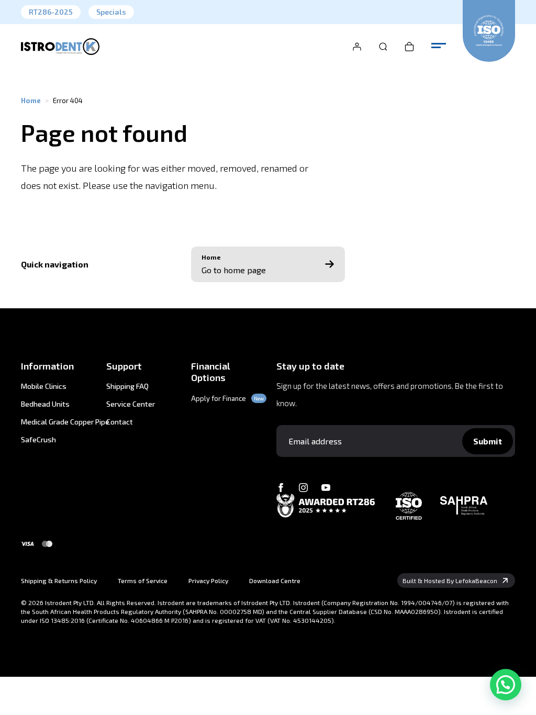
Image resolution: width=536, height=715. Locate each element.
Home (31, 100)
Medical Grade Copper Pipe (55, 422)
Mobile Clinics (43, 386)
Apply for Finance (218, 398)
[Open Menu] (438, 46)
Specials (111, 11)
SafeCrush (38, 439)
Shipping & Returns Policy (59, 580)
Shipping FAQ (127, 386)
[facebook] (280, 487)
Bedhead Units (45, 404)
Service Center (130, 404)
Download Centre (274, 580)
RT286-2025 (51, 11)
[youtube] (325, 487)
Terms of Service (143, 580)
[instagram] (303, 487)
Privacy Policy (208, 580)
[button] (505, 684)
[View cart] (409, 47)
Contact (119, 422)
